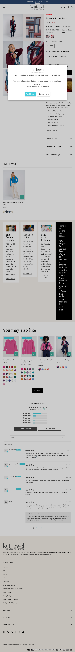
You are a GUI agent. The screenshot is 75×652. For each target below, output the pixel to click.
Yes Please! (30, 94)
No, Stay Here (44, 94)
